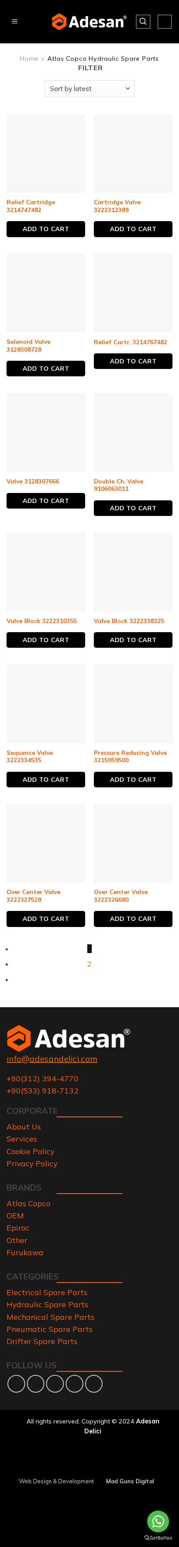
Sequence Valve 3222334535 (30, 756)
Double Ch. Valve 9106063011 (118, 485)
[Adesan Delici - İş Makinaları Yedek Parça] (90, 21)
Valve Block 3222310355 (42, 620)
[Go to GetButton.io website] (158, 1538)
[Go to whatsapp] (158, 1521)
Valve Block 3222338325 (129, 620)
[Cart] (165, 22)
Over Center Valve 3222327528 (33, 895)
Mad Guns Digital (130, 1481)
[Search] (143, 22)
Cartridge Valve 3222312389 (117, 205)
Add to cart (46, 229)
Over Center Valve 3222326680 (121, 895)
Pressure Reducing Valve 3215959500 (130, 756)
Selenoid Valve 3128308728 (28, 345)
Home (29, 58)
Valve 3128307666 (33, 481)
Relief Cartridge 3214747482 (31, 205)
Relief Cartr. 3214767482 (130, 342)
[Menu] (14, 22)
